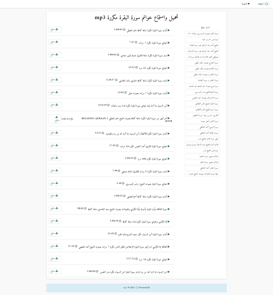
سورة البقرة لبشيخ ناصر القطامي (206, 104)
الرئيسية (245, 4)
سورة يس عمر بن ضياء (210, 39)
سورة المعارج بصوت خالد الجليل (206, 63)
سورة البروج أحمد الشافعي (209, 127)
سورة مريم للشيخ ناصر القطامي (207, 110)
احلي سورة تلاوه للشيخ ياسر (208, 139)
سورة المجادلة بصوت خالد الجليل (206, 69)
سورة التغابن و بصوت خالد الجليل (206, 74)
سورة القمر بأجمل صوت (209, 121)
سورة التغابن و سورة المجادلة (208, 80)
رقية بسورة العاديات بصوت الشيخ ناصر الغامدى (201, 174)
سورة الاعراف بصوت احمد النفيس (205, 98)
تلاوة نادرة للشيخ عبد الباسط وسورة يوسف (202, 145)
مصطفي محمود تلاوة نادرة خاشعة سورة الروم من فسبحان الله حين (201, 57)
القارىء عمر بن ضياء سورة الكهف (205, 115)
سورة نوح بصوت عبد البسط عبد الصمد (203, 86)
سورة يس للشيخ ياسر (210, 150)
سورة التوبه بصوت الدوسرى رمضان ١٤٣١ (202, 34)
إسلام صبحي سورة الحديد (208, 156)
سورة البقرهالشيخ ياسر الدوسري (206, 92)
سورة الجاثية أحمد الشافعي (209, 133)
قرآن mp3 (263, 4)
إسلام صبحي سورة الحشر (209, 162)
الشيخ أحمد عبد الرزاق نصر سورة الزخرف (203, 51)
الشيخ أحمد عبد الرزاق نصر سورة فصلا (204, 45)
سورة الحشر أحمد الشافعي (209, 168)
